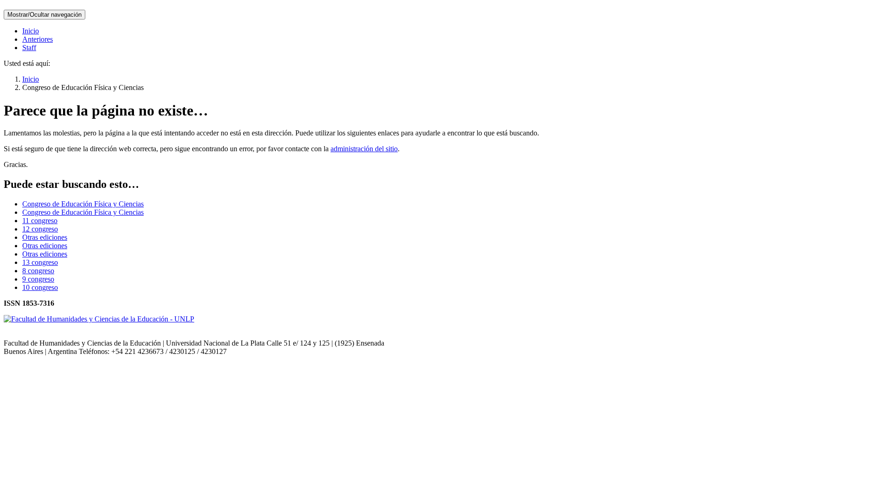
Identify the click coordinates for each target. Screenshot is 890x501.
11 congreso (39, 221)
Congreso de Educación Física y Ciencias (83, 204)
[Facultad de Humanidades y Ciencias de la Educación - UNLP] (99, 319)
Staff (29, 47)
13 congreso (40, 262)
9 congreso (38, 279)
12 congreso (40, 229)
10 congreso (40, 287)
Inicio (30, 31)
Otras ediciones (44, 237)
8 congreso (38, 271)
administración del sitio (364, 149)
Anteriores (37, 39)
